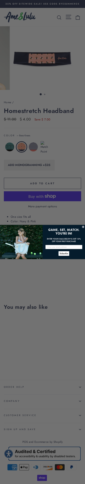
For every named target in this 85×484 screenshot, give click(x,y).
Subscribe (64, 253)
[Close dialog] (83, 227)
